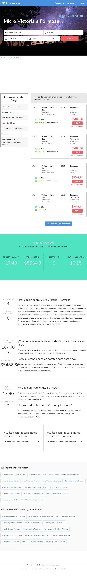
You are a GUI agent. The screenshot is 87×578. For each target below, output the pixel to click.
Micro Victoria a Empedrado (33, 494)
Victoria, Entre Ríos (14, 107)
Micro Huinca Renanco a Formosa (37, 535)
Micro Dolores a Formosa (11, 529)
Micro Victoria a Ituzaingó (11, 494)
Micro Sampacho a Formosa (12, 523)
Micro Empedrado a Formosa (54, 523)
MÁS (77, 123)
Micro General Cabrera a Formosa (40, 516)
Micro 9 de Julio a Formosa (55, 542)
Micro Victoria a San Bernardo (57, 494)
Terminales (71, 3)
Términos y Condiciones (39, 569)
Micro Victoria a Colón (10, 500)
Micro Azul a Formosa (33, 523)
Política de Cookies (60, 569)
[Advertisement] (43, 76)
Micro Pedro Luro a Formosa (12, 535)
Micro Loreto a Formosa (61, 535)
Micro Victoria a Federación (74, 481)
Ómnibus (58, 3)
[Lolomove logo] (10, 3)
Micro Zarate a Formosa (31, 529)
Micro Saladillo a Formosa (65, 516)
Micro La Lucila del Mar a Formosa (56, 529)
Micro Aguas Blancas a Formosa (13, 516)
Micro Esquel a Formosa (10, 542)
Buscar (70, 38)
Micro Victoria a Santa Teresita (32, 500)
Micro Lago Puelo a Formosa (32, 542)
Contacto (23, 569)
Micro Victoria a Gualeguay (11, 487)
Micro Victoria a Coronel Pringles (13, 475)
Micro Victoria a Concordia (51, 481)
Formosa (12, 112)
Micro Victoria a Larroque (58, 487)
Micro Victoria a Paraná (30, 481)
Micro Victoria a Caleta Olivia (35, 487)
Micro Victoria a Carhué (37, 475)
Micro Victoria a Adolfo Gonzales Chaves (64, 475)
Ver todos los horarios (58, 223)
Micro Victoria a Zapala (10, 481)
